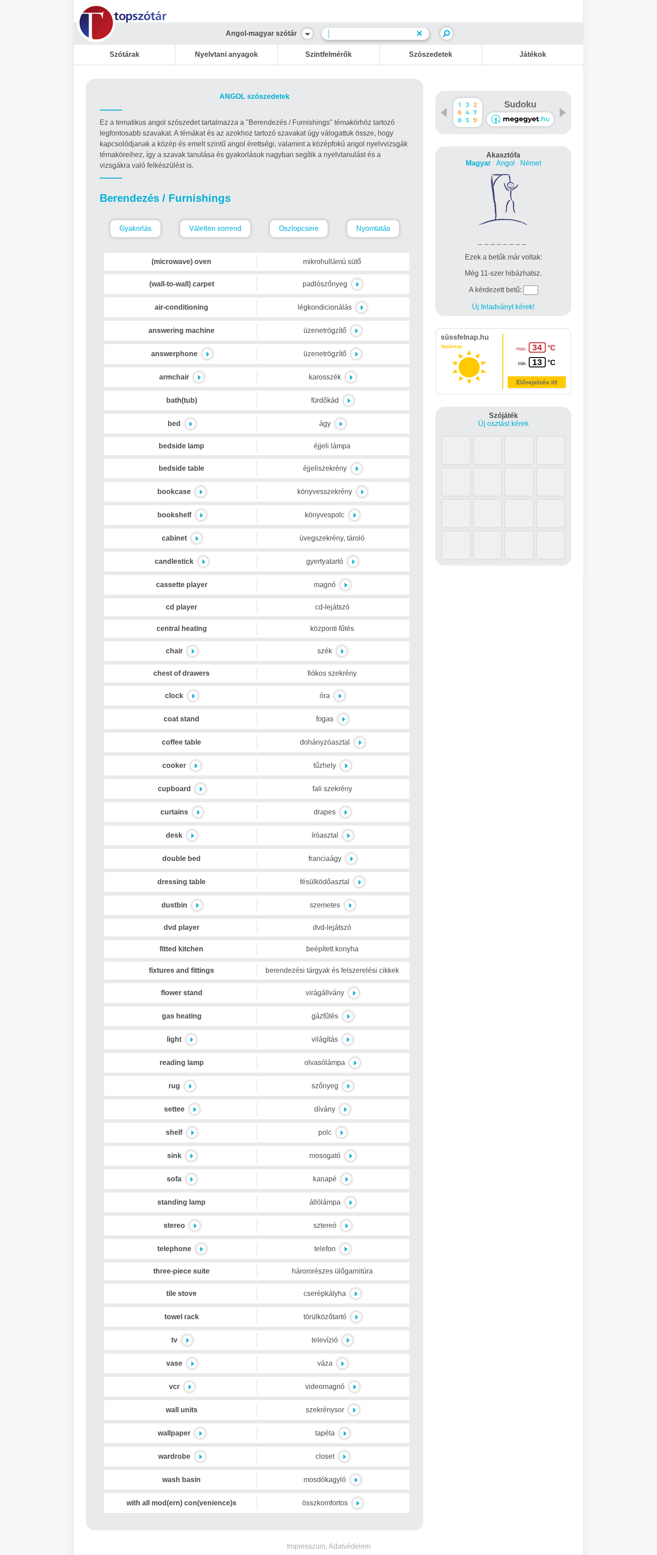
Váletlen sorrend (215, 228)
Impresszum (306, 1546)
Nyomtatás (373, 228)
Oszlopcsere (299, 228)
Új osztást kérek (503, 423)
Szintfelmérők (328, 54)
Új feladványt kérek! (503, 307)
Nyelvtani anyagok (226, 54)
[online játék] (520, 119)
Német (530, 163)
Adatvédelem (349, 1546)
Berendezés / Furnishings (165, 198)
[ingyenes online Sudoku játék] (467, 112)
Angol (505, 163)
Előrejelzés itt (536, 382)
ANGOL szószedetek (254, 96)
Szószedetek (430, 54)
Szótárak (124, 54)
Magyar (478, 163)
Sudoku (520, 104)
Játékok (532, 54)
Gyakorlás (135, 228)
